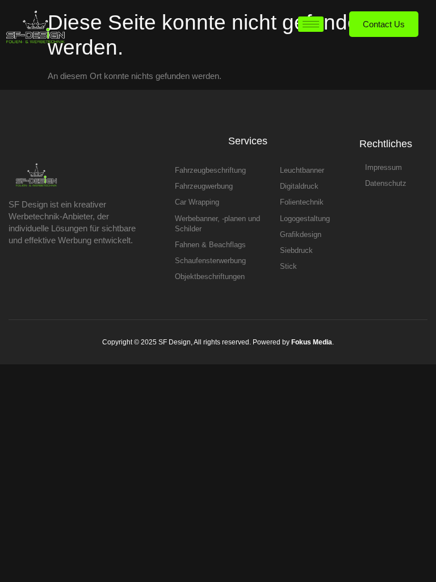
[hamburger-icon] (311, 24)
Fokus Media (311, 342)
